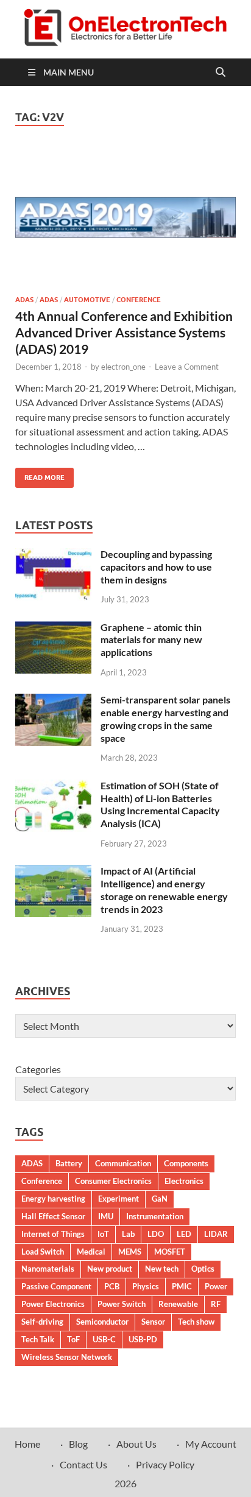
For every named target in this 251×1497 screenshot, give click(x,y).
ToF (73, 1339)
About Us (136, 1443)
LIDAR (216, 1234)
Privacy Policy (165, 1464)
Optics (202, 1268)
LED (184, 1234)
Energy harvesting (53, 1198)
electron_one (123, 367)
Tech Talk (37, 1339)
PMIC (182, 1286)
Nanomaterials (47, 1268)
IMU (105, 1216)
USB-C (104, 1339)
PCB (111, 1286)
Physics (145, 1286)
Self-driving (42, 1321)
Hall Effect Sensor (53, 1216)
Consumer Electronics (113, 1181)
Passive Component (56, 1286)
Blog (78, 1443)
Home (27, 1443)
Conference (138, 299)
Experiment (118, 1198)
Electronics (183, 1181)
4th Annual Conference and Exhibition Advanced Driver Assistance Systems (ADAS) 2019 (124, 332)
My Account (210, 1443)
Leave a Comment (187, 367)
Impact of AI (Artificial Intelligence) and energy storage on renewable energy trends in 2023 (164, 889)
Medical (91, 1251)
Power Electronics (53, 1304)
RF (216, 1304)
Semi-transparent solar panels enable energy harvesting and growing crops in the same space (165, 718)
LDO (155, 1234)
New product (109, 1268)
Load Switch (42, 1251)
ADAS (24, 299)
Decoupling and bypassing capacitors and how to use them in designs (156, 566)
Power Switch (121, 1304)
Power (216, 1286)
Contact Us (83, 1464)
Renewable (178, 1304)
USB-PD (143, 1339)
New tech (162, 1268)
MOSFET (169, 1251)
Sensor (153, 1321)
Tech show (196, 1321)
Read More (40, 475)
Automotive (87, 299)
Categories (38, 1069)
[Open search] (220, 72)
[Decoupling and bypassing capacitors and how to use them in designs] (53, 555)
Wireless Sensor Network (66, 1357)
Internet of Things (53, 1234)
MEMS (129, 1251)
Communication (123, 1163)
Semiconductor (102, 1321)
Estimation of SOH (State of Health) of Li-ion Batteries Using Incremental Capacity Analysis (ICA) (160, 804)
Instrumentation (154, 1216)
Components (186, 1163)
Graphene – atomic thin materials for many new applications (151, 639)
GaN (160, 1198)
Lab (128, 1234)
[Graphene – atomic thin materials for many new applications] (53, 628)
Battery (68, 1163)
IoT (103, 1234)
